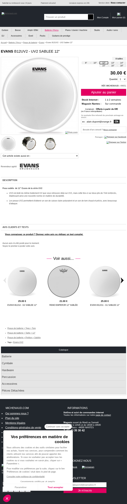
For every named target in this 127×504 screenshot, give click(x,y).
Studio (97, 30)
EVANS (7, 51)
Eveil (31, 36)
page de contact (103, 415)
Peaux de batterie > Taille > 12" (21, 333)
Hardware (8, 370)
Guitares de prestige (61, 36)
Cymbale (7, 363)
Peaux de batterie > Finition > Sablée (24, 337)
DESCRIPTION (9, 180)
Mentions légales (15, 423)
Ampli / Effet (32, 30)
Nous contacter (110, 130)
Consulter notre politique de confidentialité (26, 476)
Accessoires (16, 36)
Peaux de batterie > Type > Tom (21, 328)
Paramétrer (21, 487)
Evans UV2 (18, 342)
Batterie (6, 356)
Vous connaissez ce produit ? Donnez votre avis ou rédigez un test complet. (44, 234)
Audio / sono (112, 30)
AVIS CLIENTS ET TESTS (15, 227)
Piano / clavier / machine (76, 30)
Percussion (9, 377)
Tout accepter (55, 487)
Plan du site (12, 418)
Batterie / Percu (52, 30)
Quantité (113, 79)
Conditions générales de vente (23, 427)
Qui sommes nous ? (17, 413)
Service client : (112, 3)
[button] (7, 498)
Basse (18, 30)
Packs (42, 36)
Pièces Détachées (13, 390)
